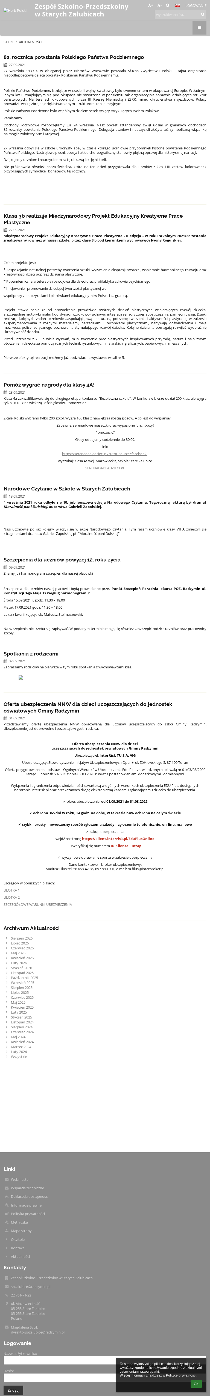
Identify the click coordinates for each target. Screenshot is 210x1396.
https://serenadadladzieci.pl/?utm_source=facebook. (104, 453)
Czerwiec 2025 (22, 997)
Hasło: (9, 1370)
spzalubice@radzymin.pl (30, 1286)
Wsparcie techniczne (27, 1187)
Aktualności (30, 41)
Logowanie (195, 5)
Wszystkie (19, 1056)
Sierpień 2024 (22, 1027)
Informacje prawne (26, 1205)
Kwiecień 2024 (22, 1041)
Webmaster (20, 1179)
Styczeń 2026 (21, 967)
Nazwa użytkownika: (20, 1353)
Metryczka (19, 1222)
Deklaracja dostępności (29, 1196)
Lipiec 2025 (20, 992)
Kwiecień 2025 (22, 1007)
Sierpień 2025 (22, 987)
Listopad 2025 (22, 972)
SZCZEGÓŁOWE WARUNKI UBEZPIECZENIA (38, 904)
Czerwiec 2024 (22, 1031)
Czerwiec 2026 (22, 948)
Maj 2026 (18, 952)
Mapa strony (21, 1230)
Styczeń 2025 (21, 1017)
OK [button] (196, 1384)
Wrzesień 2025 (22, 982)
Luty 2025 (19, 1012)
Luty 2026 (19, 962)
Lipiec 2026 (20, 943)
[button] (167, 5)
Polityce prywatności (181, 1375)
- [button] (161, 5)
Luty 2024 (19, 1051)
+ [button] (152, 5)
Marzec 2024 (21, 1046)
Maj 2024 (18, 1036)
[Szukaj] (203, 14)
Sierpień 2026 (22, 938)
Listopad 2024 (22, 1022)
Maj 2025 (18, 1002)
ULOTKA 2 (12, 897)
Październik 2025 (24, 977)
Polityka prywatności (28, 1213)
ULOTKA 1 (12, 890)
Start (9, 41)
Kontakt (17, 1247)
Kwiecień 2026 (22, 957)
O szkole (18, 1239)
